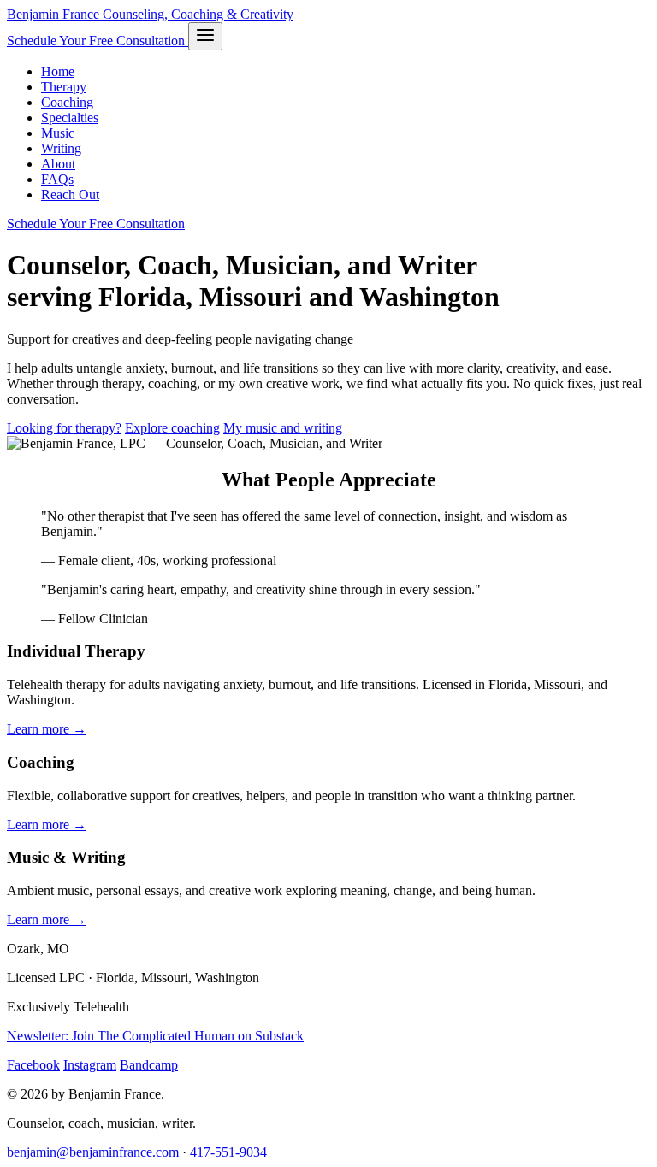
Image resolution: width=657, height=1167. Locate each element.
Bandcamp (149, 1065)
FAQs (57, 179)
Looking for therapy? (64, 428)
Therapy (63, 87)
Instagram (89, 1065)
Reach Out (70, 194)
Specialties (69, 117)
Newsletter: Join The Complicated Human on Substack (155, 1035)
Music (57, 133)
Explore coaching (172, 428)
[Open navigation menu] (205, 36)
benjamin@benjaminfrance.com (93, 1152)
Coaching (67, 102)
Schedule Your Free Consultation (97, 40)
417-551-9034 (228, 1152)
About (58, 163)
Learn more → (46, 729)
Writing (61, 148)
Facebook (33, 1065)
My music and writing (282, 428)
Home (57, 71)
